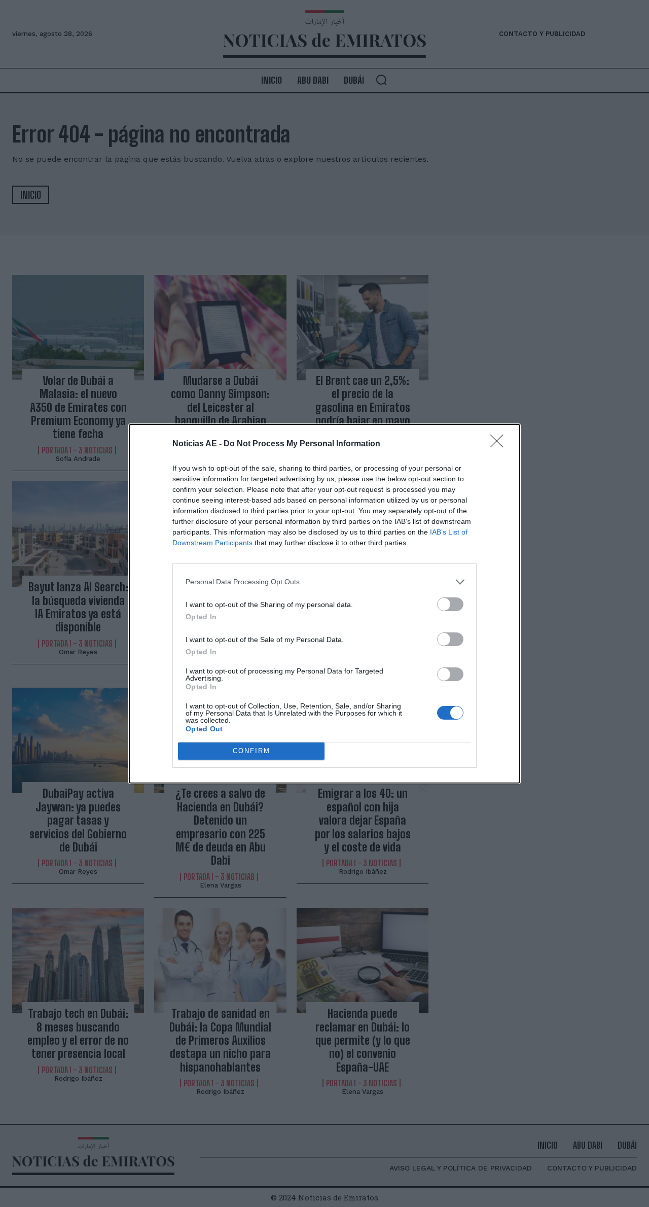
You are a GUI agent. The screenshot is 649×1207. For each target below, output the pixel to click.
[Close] (500, 444)
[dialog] (324, 603)
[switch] (450, 604)
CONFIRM (251, 751)
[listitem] (324, 582)
